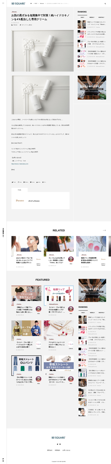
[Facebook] (3, 461)
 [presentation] (104, 230)
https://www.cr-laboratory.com (19, 164)
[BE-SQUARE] (19, 3)
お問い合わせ (66, 450)
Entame (99, 395)
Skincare (15, 25)
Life (98, 405)
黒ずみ (30, 25)
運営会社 (49, 450)
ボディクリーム (25, 25)
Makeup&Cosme (100, 37)
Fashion (98, 27)
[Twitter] (3, 458)
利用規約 (57, 450)
